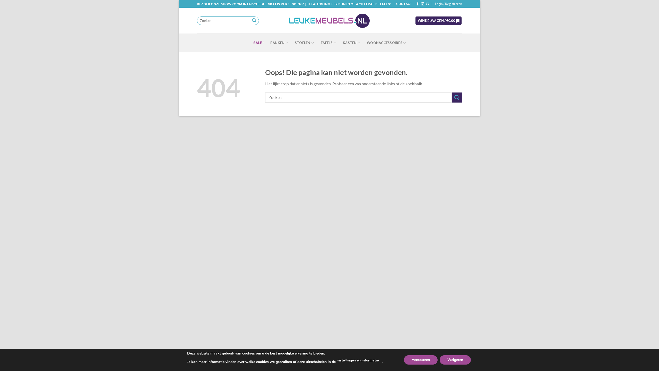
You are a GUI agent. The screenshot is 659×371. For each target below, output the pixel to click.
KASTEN (350, 43)
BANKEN (277, 43)
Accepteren (421, 359)
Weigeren (455, 359)
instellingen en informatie (358, 360)
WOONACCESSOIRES (384, 43)
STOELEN (302, 43)
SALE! (258, 43)
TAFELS (326, 43)
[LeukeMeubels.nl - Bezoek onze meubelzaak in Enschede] (329, 21)
